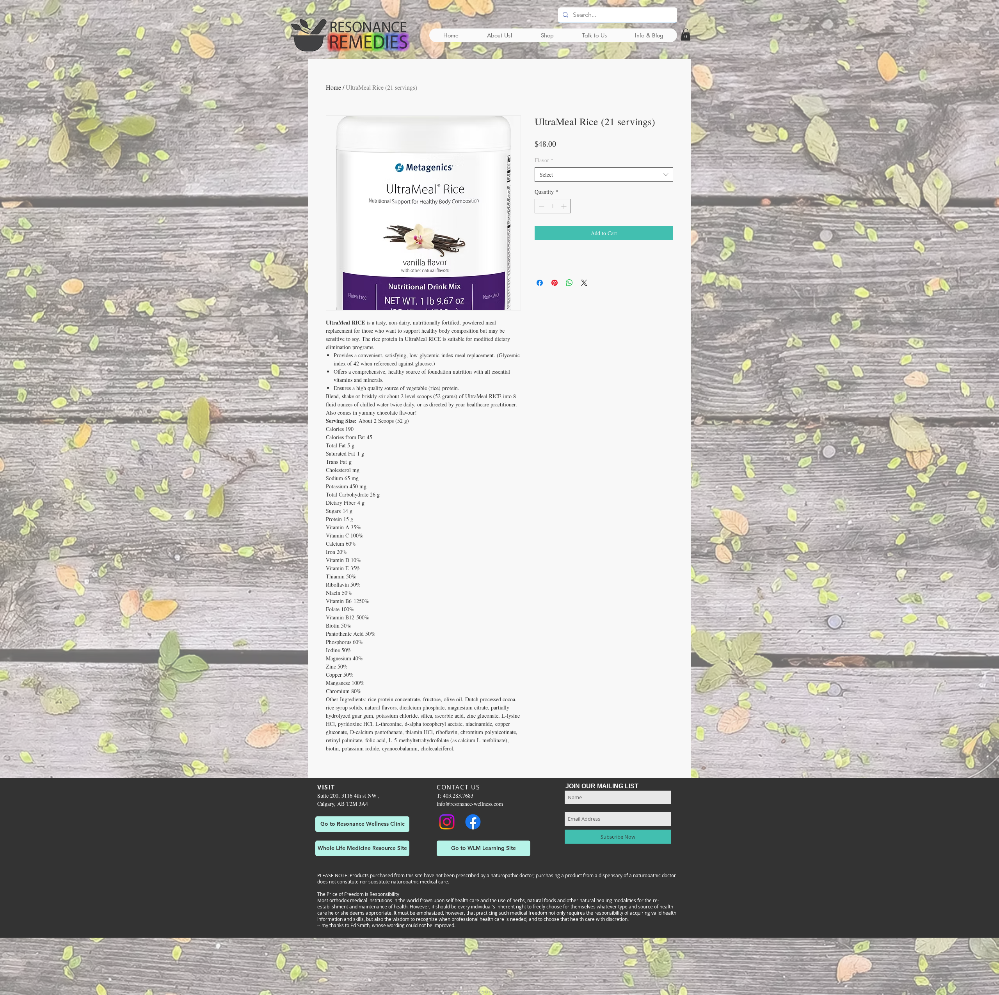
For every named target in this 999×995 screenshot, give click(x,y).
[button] (686, 34)
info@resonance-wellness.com (470, 803)
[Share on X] (584, 282)
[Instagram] (447, 822)
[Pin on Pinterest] (554, 282)
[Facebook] (473, 822)
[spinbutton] (553, 206)
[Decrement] (541, 206)
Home (333, 87)
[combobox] (604, 174)
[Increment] (564, 206)
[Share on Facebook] (539, 282)
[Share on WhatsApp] (569, 282)
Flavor (544, 160)
